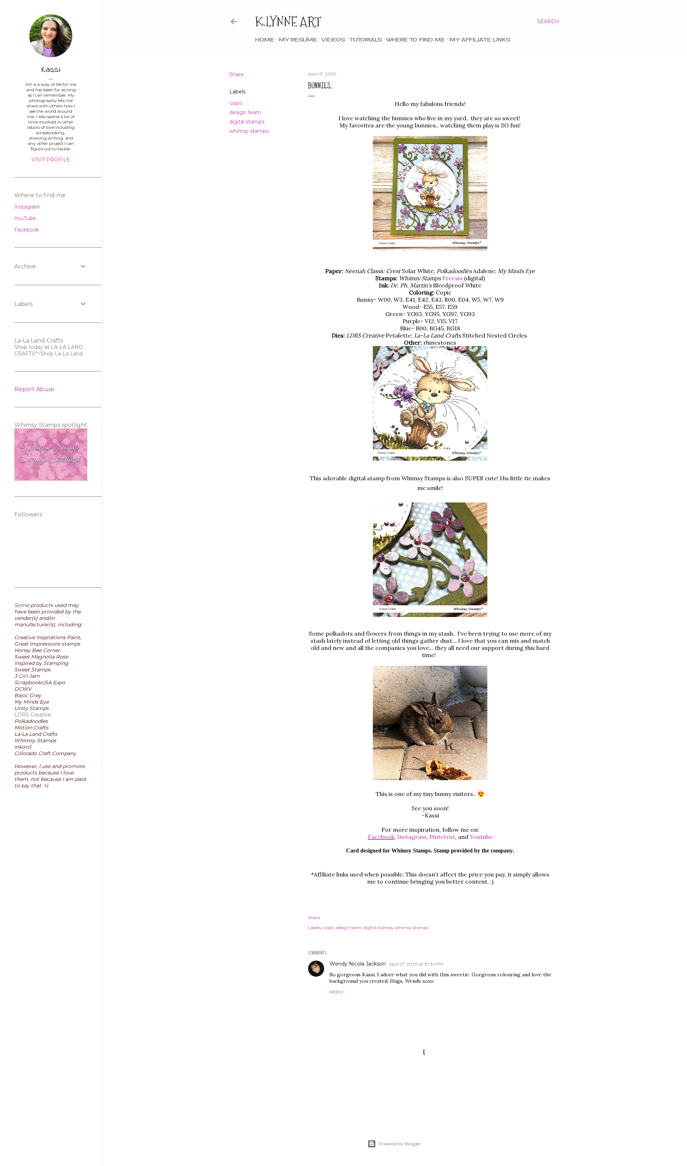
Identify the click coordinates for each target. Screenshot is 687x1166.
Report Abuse (34, 389)
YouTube (25, 218)
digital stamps (246, 121)
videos (333, 40)
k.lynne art (288, 21)
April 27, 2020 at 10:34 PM (416, 964)
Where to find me (415, 40)
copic (236, 103)
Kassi (51, 70)
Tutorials (366, 40)
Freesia (452, 278)
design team (245, 112)
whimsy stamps (249, 131)
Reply (337, 992)
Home (264, 40)
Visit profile (50, 159)
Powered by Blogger (400, 1143)
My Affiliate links (479, 40)
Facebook (381, 836)
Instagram (27, 207)
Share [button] (236, 74)
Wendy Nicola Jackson (358, 964)
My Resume (298, 40)
